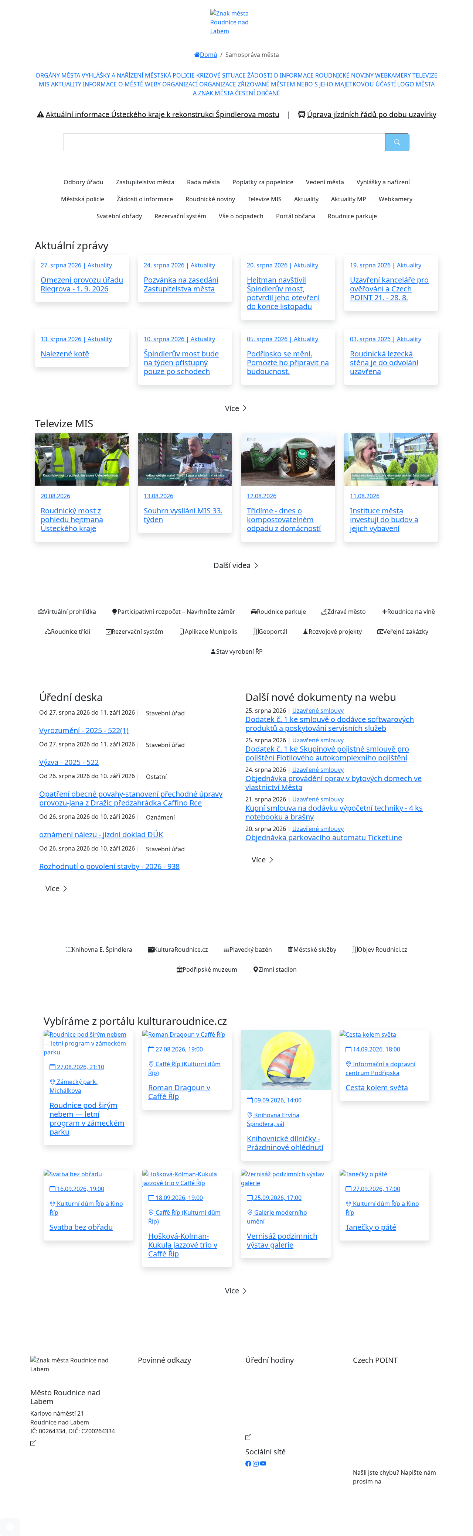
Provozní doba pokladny (287, 1437)
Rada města (203, 182)
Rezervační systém (180, 216)
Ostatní (156, 777)
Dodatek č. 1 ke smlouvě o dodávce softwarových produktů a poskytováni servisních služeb (329, 723)
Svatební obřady (119, 216)
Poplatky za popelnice (262, 182)
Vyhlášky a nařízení (383, 182)
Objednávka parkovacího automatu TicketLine (323, 837)
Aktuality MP (348, 199)
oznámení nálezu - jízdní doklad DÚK (101, 834)
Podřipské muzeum (210, 969)
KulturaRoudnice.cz (181, 949)
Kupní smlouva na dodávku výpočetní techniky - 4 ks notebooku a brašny (334, 812)
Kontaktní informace (66, 1443)
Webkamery (395, 199)
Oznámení (160, 817)
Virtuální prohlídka (70, 612)
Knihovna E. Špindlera (102, 949)
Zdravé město (346, 612)
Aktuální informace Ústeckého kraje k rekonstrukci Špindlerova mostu (162, 114)
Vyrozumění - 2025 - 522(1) (84, 730)
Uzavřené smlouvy (318, 711)
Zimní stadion (278, 969)
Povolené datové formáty (180, 1396)
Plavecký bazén (250, 949)
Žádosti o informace (145, 199)
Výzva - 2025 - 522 (69, 762)
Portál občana (295, 216)
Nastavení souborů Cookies (183, 1428)
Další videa (233, 565)
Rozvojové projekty (335, 631)
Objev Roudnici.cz (382, 949)
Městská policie (82, 199)
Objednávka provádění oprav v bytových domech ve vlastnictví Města (333, 782)
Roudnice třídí (70, 631)
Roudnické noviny (210, 199)
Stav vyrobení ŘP (239, 651)
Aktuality (306, 199)
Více (233, 408)
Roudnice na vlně (411, 612)
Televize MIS (265, 199)
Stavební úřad (165, 713)
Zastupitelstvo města (145, 182)
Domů (208, 55)
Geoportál (273, 631)
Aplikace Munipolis (211, 631)
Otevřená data (165, 1384)
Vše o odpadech (241, 216)
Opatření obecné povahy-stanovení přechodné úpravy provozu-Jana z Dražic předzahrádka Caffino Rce (130, 798)
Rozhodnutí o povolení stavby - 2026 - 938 (109, 866)
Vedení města (325, 182)
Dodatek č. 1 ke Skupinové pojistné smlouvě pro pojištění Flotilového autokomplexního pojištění (327, 753)
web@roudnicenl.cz (410, 1481)
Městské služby (314, 949)
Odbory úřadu (83, 182)
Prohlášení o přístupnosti (180, 1372)
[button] (10, 1527)
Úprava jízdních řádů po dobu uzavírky (371, 114)
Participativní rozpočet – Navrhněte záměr (176, 612)
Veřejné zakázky (405, 631)
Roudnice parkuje (352, 216)
